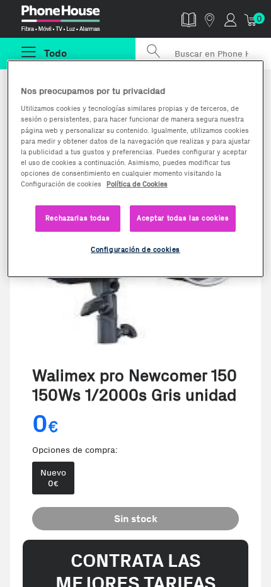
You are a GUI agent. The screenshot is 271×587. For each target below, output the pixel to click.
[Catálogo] (189, 19)
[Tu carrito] (251, 19)
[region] (136, 169)
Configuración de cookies (135, 249)
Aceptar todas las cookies (183, 218)
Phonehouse (73, 21)
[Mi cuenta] (230, 19)
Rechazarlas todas (77, 218)
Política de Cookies (137, 184)
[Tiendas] (209, 19)
